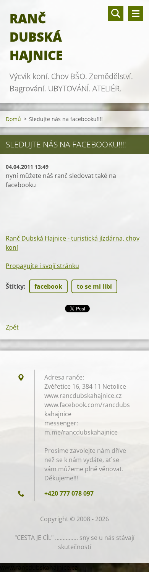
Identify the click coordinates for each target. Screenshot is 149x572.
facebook (48, 286)
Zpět (12, 327)
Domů (13, 119)
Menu (135, 13)
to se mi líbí (94, 286)
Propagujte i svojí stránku (42, 266)
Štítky (15, 286)
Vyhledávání (115, 13)
